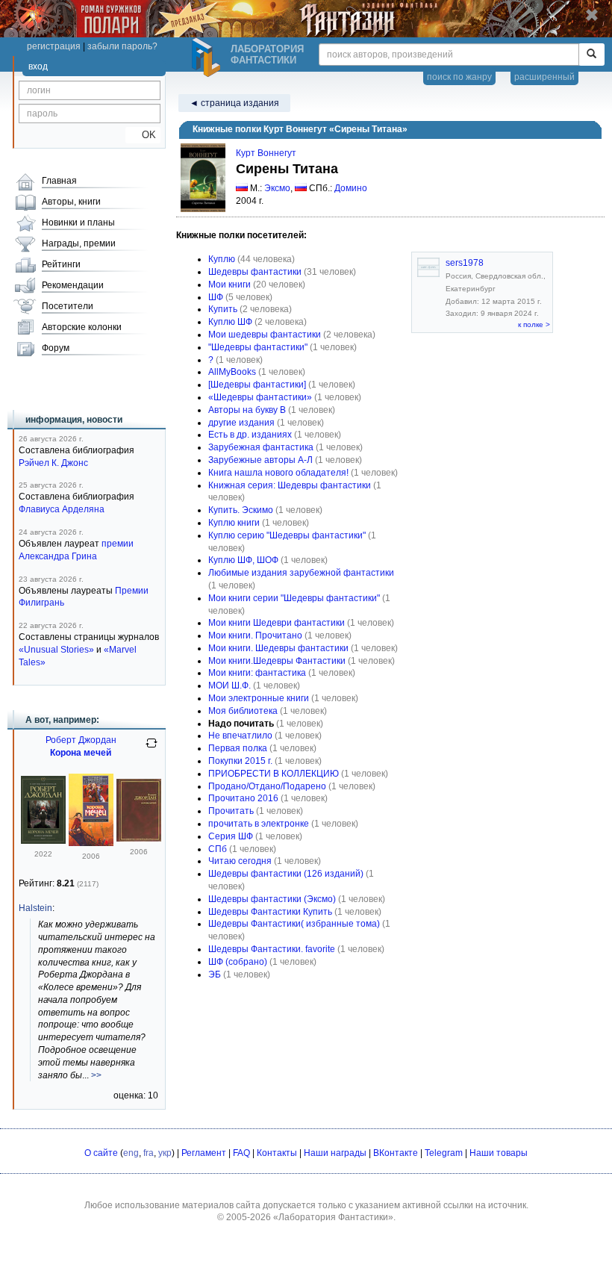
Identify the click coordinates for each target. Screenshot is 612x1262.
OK (143, 134)
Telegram (444, 1153)
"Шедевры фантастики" (257, 347)
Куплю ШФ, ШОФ (243, 560)
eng (131, 1153)
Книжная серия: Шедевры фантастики (289, 485)
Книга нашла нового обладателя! (278, 472)
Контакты (277, 1153)
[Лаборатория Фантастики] (208, 57)
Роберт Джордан (81, 740)
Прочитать (231, 811)
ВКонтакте (395, 1153)
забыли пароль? (122, 46)
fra (148, 1153)
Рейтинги (61, 264)
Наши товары (498, 1153)
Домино (350, 188)
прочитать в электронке (258, 823)
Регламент (203, 1153)
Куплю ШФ (230, 322)
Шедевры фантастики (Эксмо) (272, 899)
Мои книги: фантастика (257, 673)
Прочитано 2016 (243, 798)
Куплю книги (234, 522)
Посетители (67, 306)
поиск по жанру (459, 77)
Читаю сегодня (240, 861)
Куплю (221, 259)
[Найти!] (591, 54)
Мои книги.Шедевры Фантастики (277, 661)
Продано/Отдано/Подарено (267, 786)
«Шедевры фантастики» (260, 397)
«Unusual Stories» (56, 649)
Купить (222, 309)
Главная (59, 180)
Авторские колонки (82, 327)
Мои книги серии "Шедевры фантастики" (294, 598)
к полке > (534, 324)
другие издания (241, 422)
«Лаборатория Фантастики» (333, 1217)
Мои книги (229, 284)
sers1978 (465, 263)
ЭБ (214, 974)
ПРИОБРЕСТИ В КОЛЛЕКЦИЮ (273, 773)
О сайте (101, 1153)
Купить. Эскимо (240, 510)
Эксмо (277, 188)
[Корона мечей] (43, 841)
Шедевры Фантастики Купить (270, 912)
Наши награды (335, 1153)
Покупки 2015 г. (240, 761)
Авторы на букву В (247, 410)
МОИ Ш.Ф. (229, 685)
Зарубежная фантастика (260, 447)
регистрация (54, 46)
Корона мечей (80, 752)
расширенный (544, 77)
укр (165, 1153)
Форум (55, 348)
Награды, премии (79, 243)
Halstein (35, 908)
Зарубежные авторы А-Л (260, 460)
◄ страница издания (234, 103)
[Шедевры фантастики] (257, 384)
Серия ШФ (230, 836)
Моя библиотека (243, 711)
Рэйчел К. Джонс (53, 463)
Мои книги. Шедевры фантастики (278, 648)
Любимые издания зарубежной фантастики (301, 573)
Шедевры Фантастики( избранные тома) (294, 923)
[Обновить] (151, 749)
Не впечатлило (240, 735)
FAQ (241, 1153)
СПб (217, 849)
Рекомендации (73, 285)
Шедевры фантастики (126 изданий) (285, 873)
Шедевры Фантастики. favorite (271, 949)
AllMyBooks (232, 372)
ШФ (215, 297)
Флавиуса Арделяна (61, 509)
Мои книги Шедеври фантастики (276, 623)
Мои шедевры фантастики (264, 334)
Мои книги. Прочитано (255, 635)
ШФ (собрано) (237, 962)
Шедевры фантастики (255, 272)
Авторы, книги (71, 201)
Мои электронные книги (258, 698)
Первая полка (237, 748)
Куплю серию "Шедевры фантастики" (287, 535)
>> (96, 1075)
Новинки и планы (78, 222)
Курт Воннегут (266, 153)
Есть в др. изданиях (250, 434)
